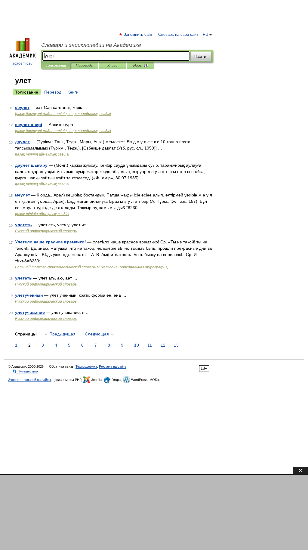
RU (205, 34)
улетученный (29, 295)
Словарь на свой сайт (178, 34)
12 (163, 345)
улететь (23, 224)
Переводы (85, 65)
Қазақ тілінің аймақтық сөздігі (42, 154)
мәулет (22, 195)
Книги (112, 65)
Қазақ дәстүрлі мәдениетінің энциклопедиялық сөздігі (63, 114)
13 (176, 345)
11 (149, 345)
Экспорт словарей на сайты (29, 380)
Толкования (56, 65)
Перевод (52, 92)
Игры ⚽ (140, 65)
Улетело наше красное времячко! (50, 241)
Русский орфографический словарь (46, 231)
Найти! (201, 56)
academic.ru (22, 63)
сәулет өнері (28, 124)
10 (136, 345)
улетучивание (30, 312)
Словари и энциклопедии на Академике (91, 45)
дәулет (22, 141)
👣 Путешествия (25, 371)
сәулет (22, 107)
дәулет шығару (31, 165)
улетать (23, 278)
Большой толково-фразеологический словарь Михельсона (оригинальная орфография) (91, 267)
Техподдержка (86, 366)
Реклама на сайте (112, 366)
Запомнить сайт (138, 34)
